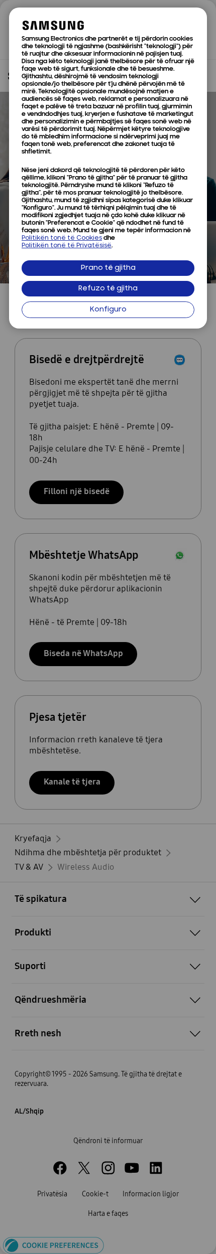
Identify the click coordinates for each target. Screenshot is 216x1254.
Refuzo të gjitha (108, 288)
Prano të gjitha (108, 268)
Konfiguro (108, 310)
